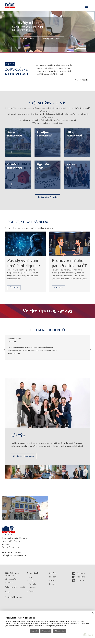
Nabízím (52, 577)
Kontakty (52, 584)
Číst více (14, 287)
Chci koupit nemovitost (51, 38)
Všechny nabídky (81, 80)
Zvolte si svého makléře (23, 456)
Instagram (81, 577)
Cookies (8, 592)
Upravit (34, 631)
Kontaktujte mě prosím (47, 197)
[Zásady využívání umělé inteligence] (25, 244)
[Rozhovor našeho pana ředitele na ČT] (69, 244)
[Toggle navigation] (86, 6)
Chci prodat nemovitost (25, 38)
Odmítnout (46, 631)
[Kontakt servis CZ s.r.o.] (17, 5)
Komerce (32, 587)
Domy (31, 580)
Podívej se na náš (27, 222)
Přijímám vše (59, 631)
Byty (30, 577)
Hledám (52, 573)
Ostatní (31, 591)
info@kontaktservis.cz (14, 556)
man (18, 597)
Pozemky (32, 584)
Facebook (81, 573)
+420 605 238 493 (55, 311)
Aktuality (52, 580)
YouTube (80, 580)
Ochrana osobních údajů (15, 587)
